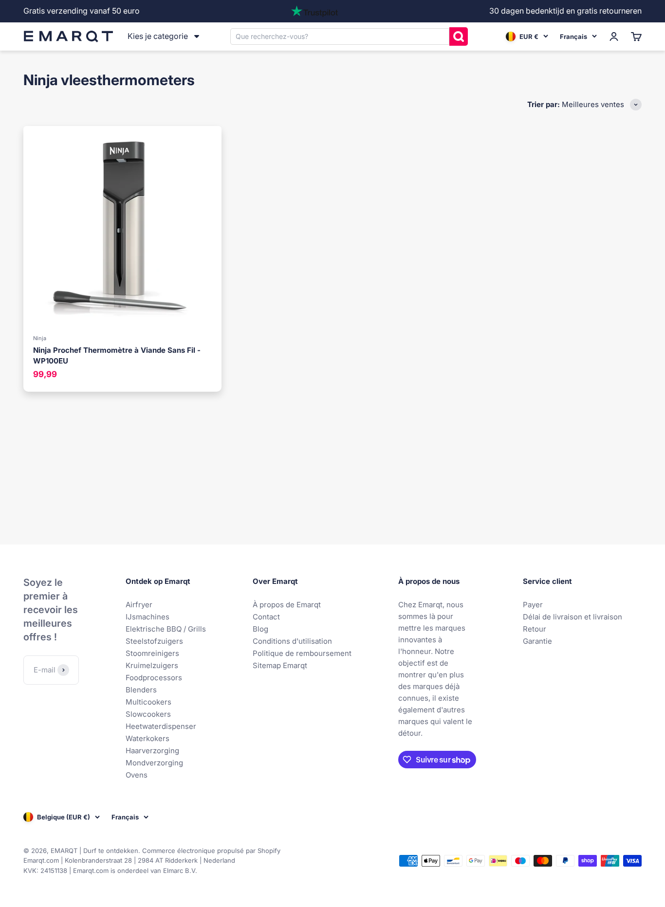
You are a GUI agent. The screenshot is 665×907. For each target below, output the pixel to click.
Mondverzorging (154, 762)
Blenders (141, 689)
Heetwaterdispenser (161, 726)
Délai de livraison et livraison (572, 616)
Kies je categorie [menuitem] (158, 36)
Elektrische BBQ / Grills (166, 629)
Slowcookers (148, 714)
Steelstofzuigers (154, 641)
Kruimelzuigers (152, 665)
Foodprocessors (154, 677)
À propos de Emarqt (287, 604)
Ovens (137, 775)
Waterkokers (147, 738)
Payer (533, 604)
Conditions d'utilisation (292, 641)
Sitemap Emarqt (280, 665)
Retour (534, 629)
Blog (260, 629)
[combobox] (339, 36)
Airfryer (139, 604)
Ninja (39, 338)
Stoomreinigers (152, 653)
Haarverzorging (152, 750)
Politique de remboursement (302, 653)
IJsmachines (147, 616)
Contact (266, 616)
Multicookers (148, 702)
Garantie (537, 641)
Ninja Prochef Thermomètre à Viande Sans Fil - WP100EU (117, 355)
